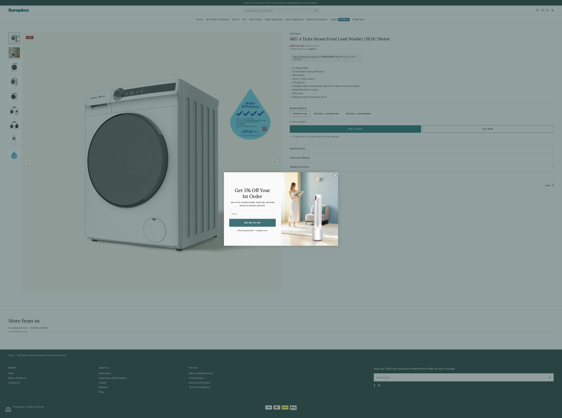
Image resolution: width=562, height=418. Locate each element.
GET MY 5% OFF (252, 223)
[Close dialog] (335, 175)
